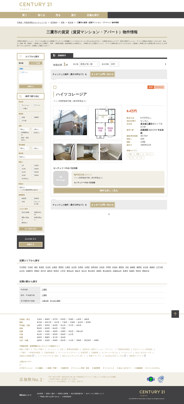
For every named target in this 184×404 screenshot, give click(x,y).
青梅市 (36, 271)
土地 (61, 349)
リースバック (126, 353)
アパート (37, 105)
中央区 (30, 267)
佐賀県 (47, 340)
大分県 (70, 340)
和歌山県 (79, 331)
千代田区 (22, 267)
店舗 (23, 117)
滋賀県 (55, 331)
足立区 (145, 267)
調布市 (49, 271)
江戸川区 (159, 267)
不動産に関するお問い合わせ (49, 396)
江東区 (67, 267)
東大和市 (91, 271)
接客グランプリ (95, 356)
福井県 (78, 325)
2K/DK (36, 169)
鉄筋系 (24, 198)
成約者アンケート (136, 356)
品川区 (74, 267)
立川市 (22, 271)
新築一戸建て (24, 349)
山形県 (78, 319)
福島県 (86, 319)
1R (23, 165)
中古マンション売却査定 (143, 349)
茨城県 (72, 322)
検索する (31, 86)
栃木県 (80, 322)
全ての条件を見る (31, 229)
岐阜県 (55, 328)
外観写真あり (38, 219)
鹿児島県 (87, 340)
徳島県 (39, 337)
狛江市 (84, 271)
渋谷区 (102, 267)
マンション (25, 105)
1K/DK (36, 165)
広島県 (47, 334)
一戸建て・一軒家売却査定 (29, 353)
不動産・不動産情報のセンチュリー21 (32, 22)
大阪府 (39, 331)
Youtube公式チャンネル (114, 356)
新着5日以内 (37, 213)
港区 (36, 267)
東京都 (70, 22)
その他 (24, 120)
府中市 (43, 271)
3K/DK (36, 172)
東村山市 (70, 271)
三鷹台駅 (45, 301)
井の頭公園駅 (55, 301)
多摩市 (125, 271)
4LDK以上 (25, 178)
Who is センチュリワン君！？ (73, 356)
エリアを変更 (35, 63)
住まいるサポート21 (143, 353)
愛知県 (39, 328)
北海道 (39, 319)
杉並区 (115, 267)
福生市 (77, 271)
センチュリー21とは (110, 353)
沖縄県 (96, 340)
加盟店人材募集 (25, 356)
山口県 (70, 334)
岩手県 (55, 319)
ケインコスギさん (153, 368)
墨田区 (61, 267)
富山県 (63, 325)
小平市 (62, 271)
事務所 (36, 117)
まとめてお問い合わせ (102, 74)
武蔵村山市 (117, 271)
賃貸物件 (53, 22)
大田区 (87, 267)
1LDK (24, 169)
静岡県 (47, 328)
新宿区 (41, 267)
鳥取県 (55, 334)
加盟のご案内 (50, 393)
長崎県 (55, 340)
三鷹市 (21, 69)
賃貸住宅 (65, 368)
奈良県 (70, 331)
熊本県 (63, 340)
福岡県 (39, 340)
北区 (127, 267)
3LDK (24, 175)
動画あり (25, 223)
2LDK (24, 172)
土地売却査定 (49, 353)
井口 (23, 72)
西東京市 (145, 271)
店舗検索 (94, 353)
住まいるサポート (125, 368)
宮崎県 (78, 340)
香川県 (55, 337)
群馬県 (88, 322)
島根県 (63, 334)
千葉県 (64, 322)
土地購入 (40, 368)
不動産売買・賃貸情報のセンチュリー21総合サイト (39, 346)
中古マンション (27, 368)
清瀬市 (99, 271)
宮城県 (70, 319)
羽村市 (138, 271)
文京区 (48, 267)
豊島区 (121, 267)
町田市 (56, 271)
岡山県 (39, 334)
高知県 (63, 337)
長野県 (47, 325)
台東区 (54, 267)
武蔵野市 (29, 271)
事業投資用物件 (73, 349)
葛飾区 (152, 267)
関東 (62, 22)
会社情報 (40, 393)
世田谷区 (94, 267)
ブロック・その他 (37, 203)
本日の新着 (25, 212)
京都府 (47, 331)
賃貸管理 (84, 353)
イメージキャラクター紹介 (48, 356)
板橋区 (132, 267)
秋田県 (63, 319)
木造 (23, 202)
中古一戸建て (38, 349)
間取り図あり (25, 219)
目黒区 (80, 267)
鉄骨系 (36, 198)
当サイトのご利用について (95, 393)
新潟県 (55, 325)
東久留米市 (107, 271)
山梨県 (39, 325)
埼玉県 (56, 322)
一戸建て (25, 108)
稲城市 (132, 271)
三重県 (63, 328)
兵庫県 (63, 331)
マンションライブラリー (67, 353)
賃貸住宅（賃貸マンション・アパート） (98, 349)
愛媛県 (47, 337)
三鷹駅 (44, 290)
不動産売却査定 (124, 349)
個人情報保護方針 (77, 393)
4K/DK (36, 175)
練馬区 (139, 267)
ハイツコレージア (71, 94)
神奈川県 (48, 322)
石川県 (70, 325)
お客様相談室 (66, 396)
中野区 (108, 267)
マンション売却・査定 (81, 368)
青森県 (47, 319)
